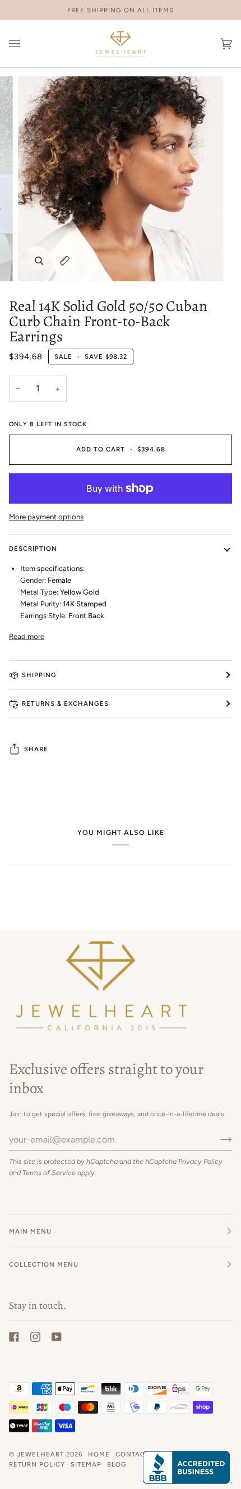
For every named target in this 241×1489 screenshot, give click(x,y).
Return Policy (37, 1464)
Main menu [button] (30, 1231)
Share (36, 749)
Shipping (39, 675)
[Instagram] (35, 1337)
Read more (26, 636)
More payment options (46, 517)
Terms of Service (49, 1172)
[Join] (217, 1139)
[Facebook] (14, 1337)
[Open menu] (26, 43)
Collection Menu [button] (43, 1264)
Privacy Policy (200, 1161)
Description (33, 548)
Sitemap (86, 1464)
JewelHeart (40, 1454)
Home (99, 1454)
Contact (132, 1454)
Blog (117, 1464)
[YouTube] (57, 1337)
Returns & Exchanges (65, 703)
